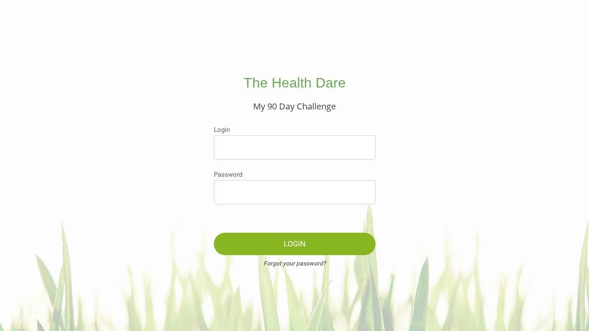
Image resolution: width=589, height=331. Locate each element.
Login (222, 130)
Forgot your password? (294, 263)
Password (228, 174)
